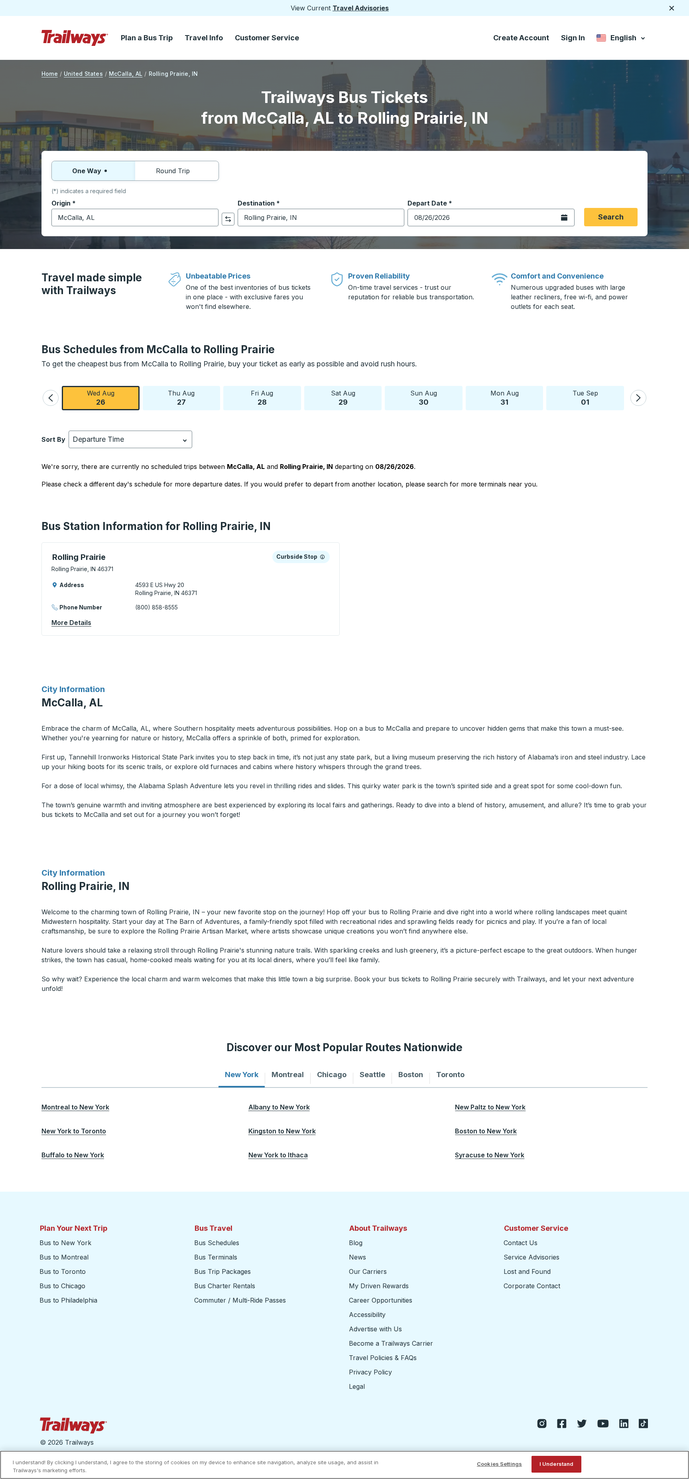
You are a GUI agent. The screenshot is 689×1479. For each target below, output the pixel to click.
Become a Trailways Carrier (392, 1343)
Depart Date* (429, 203)
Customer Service (267, 38)
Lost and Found (527, 1271)
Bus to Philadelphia (68, 1300)
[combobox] (135, 217)
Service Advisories (531, 1257)
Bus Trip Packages (222, 1271)
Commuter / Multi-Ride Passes (240, 1300)
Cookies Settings (499, 1464)
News (357, 1257)
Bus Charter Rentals (224, 1286)
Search (611, 217)
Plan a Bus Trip (147, 38)
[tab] (241, 1075)
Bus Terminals (215, 1257)
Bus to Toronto (62, 1271)
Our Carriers (368, 1271)
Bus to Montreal (64, 1257)
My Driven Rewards (379, 1286)
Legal (357, 1386)
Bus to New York (65, 1243)
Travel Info (204, 38)
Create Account (521, 38)
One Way (86, 171)
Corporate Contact (532, 1286)
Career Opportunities (380, 1300)
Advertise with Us (375, 1329)
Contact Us (520, 1243)
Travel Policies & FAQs (383, 1358)
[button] (51, 398)
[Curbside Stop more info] (322, 556)
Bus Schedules (216, 1243)
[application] (190, 589)
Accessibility (367, 1315)
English (621, 39)
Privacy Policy (370, 1372)
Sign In (573, 38)
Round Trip (173, 171)
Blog (355, 1243)
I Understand (556, 1464)
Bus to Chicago (62, 1286)
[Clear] (209, 218)
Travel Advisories (361, 8)
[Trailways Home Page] (74, 38)
